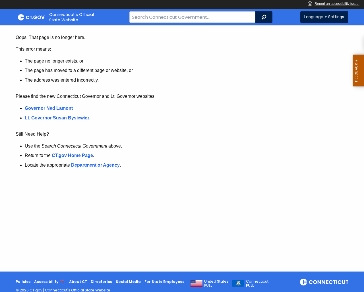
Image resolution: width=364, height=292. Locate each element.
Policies (23, 281)
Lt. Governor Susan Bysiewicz (58, 117)
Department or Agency (95, 165)
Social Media (128, 281)
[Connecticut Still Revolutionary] (324, 282)
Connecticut (257, 283)
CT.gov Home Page (72, 155)
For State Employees (164, 281)
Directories (101, 281)
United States (216, 283)
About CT (78, 281)
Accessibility (46, 281)
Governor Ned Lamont (49, 108)
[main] (182, 148)
